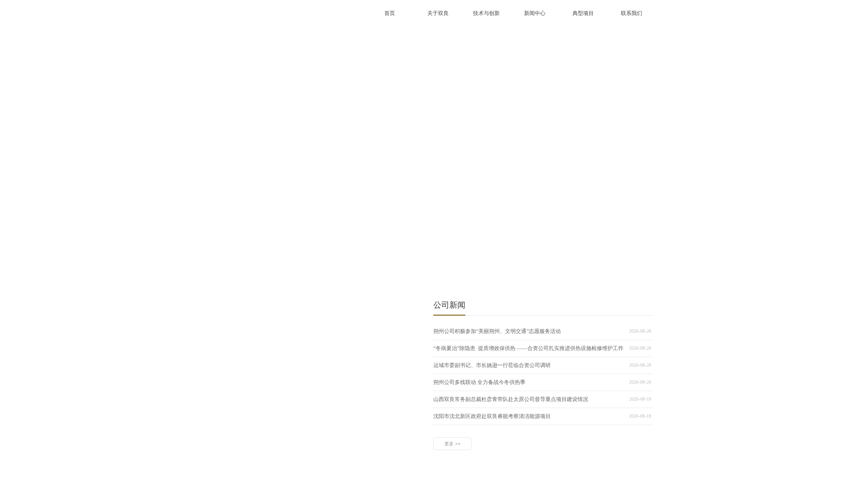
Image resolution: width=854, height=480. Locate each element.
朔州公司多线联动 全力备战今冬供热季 (479, 382)
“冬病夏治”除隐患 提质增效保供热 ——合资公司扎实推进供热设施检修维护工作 (528, 348)
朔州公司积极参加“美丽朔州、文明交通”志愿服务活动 (497, 331)
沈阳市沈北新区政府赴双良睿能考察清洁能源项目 (492, 416)
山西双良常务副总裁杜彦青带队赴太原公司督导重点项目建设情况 (510, 399)
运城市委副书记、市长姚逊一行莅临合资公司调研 (492, 365)
